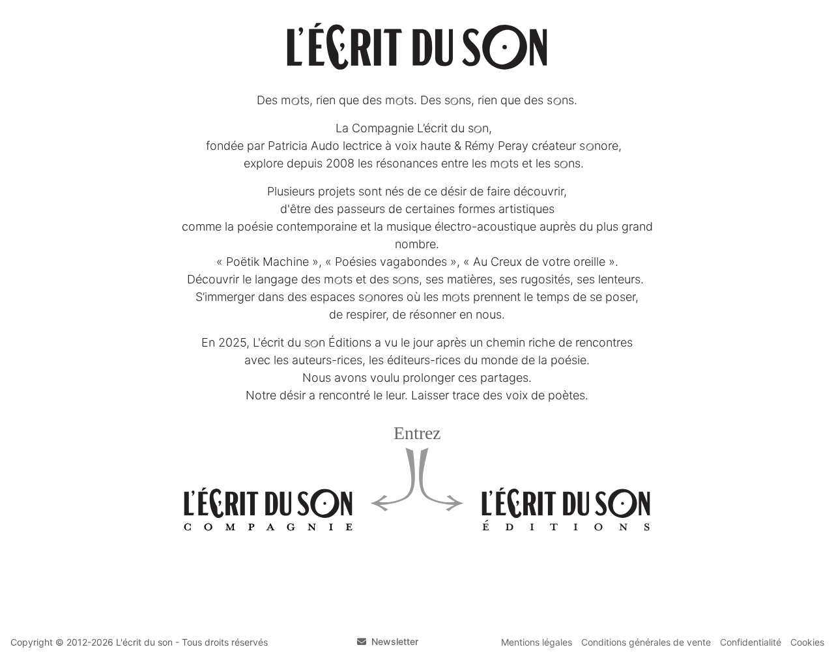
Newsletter (394, 641)
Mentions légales (536, 642)
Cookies (807, 642)
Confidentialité (750, 642)
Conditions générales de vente (646, 642)
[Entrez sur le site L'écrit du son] (417, 46)
